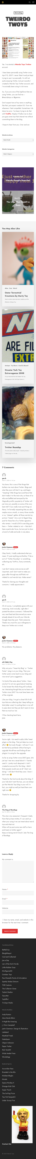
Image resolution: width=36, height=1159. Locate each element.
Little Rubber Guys (8, 967)
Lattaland (5, 1032)
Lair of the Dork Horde (10, 964)
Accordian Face (7, 1068)
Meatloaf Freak (7, 1036)
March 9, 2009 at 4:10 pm (8, 549)
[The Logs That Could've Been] (18, 202)
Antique (7, 366)
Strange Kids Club (8, 1086)
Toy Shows (14, 366)
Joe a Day (5, 960)
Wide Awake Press (8, 1053)
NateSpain (6, 1039)
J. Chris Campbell (8, 1025)
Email (4, 899)
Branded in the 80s (9, 1072)
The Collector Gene (9, 988)
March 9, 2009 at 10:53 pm (9, 643)
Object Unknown (8, 1043)
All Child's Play (7, 662)
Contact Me (6, 1144)
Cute (10, 288)
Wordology (6, 1057)
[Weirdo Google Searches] (18, 179)
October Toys (7, 974)
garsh (4, 478)
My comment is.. (8, 859)
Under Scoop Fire (8, 1100)
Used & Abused (23, 366)
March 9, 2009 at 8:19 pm (8, 602)
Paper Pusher (7, 1046)
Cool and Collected (9, 957)
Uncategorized (9, 443)
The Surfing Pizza (8, 1093)
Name (5, 889)
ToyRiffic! (5, 999)
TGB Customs (7, 985)
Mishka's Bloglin (7, 1076)
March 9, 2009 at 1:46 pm (8, 480)
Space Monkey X (8, 1083)
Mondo (4, 1079)
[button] (33, 2)
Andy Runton (6, 1014)
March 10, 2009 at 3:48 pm (9, 735)
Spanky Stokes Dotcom (10, 981)
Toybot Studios (7, 992)
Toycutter (5, 996)
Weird (15, 288)
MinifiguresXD (7, 971)
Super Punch (6, 1090)
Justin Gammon (7, 547)
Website (5, 908)
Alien (6, 288)
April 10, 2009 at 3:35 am (8, 812)
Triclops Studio (7, 1003)
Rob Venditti (6, 1050)
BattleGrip (6, 950)
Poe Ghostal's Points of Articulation (14, 978)
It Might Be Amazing (9, 1021)
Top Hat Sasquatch (8, 1097)
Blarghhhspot (6, 953)
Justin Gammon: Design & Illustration (15, 1028)
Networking (18, 13)
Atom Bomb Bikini (8, 1018)
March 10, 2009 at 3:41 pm (9, 664)
